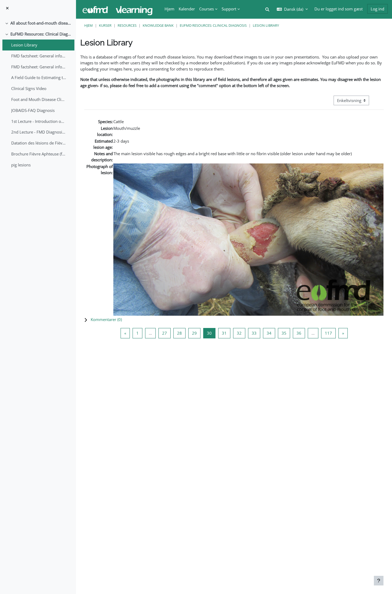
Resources (127, 25)
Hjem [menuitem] (169, 8)
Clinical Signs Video (28, 88)
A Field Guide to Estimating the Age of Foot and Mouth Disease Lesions (38, 77)
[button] (234, 319)
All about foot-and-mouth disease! (41, 23)
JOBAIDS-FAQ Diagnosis (33, 110)
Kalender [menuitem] (187, 8)
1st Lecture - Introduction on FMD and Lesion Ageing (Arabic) (38, 121)
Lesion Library (24, 45)
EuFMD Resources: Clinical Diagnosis (41, 34)
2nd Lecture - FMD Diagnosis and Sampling (38, 132)
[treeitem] (38, 23)
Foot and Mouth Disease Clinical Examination (38, 99)
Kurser (105, 25)
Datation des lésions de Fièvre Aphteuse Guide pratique (38, 143)
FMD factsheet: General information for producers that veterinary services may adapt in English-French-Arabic (38, 66)
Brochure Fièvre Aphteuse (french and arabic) (38, 154)
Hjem (88, 25)
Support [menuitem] (229, 8)
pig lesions (21, 164)
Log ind (377, 8)
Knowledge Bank (158, 25)
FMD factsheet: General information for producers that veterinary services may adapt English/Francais (38, 55)
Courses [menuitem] (206, 8)
